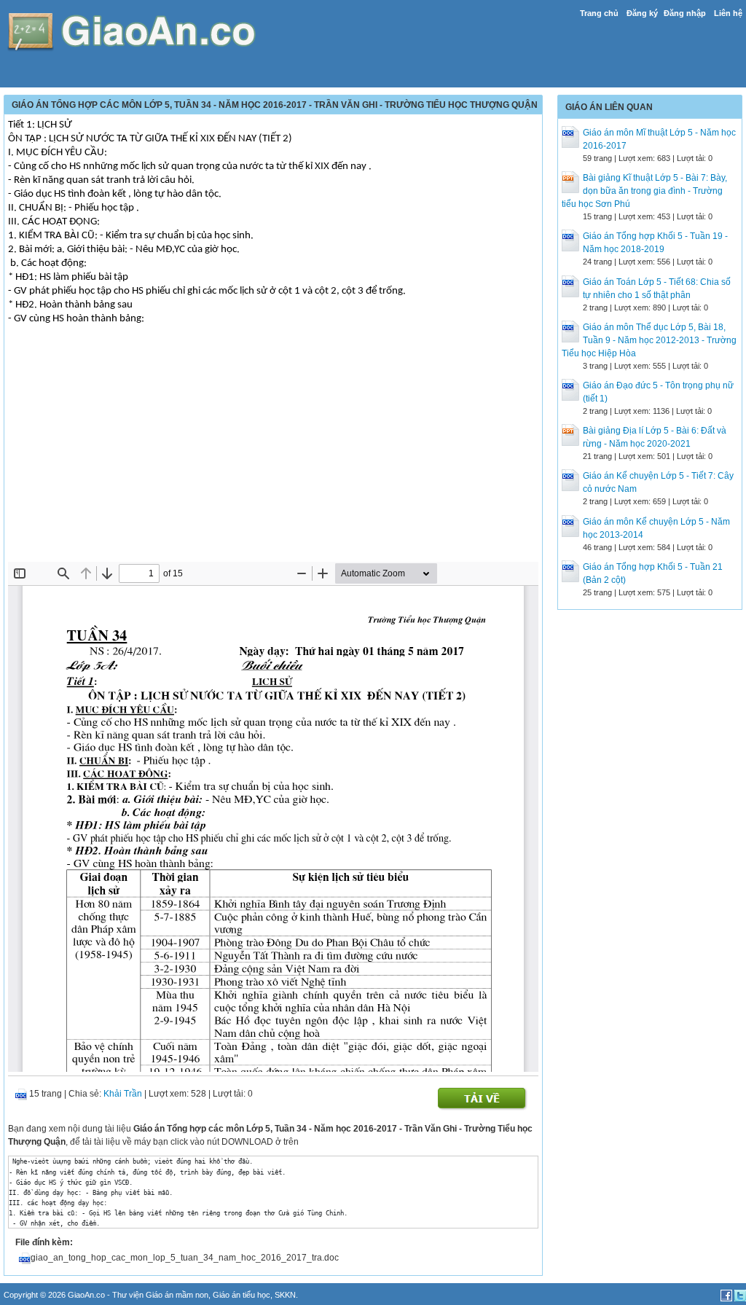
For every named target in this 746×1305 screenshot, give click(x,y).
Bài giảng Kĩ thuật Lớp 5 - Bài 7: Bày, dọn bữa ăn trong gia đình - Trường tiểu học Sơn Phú (644, 191)
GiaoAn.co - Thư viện (107, 1294)
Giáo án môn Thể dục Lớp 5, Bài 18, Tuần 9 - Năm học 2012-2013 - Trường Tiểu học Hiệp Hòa (649, 340)
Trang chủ (599, 13)
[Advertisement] (273, 452)
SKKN (285, 1294)
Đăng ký (642, 13)
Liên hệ (728, 13)
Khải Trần (122, 1094)
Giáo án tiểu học (241, 1294)
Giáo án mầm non (177, 1294)
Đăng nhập (685, 13)
